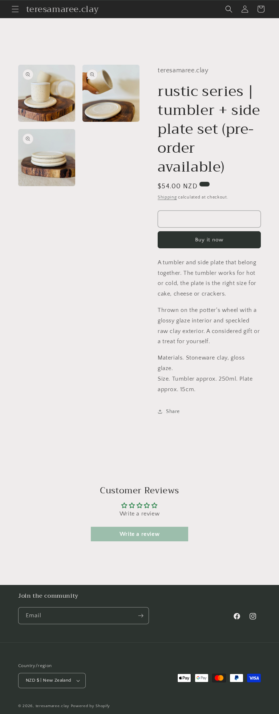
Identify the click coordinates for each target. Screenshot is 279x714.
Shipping (167, 197)
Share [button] (173, 411)
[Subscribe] (141, 615)
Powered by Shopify (90, 706)
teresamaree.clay (52, 706)
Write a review (139, 534)
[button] (15, 9)
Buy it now (209, 240)
